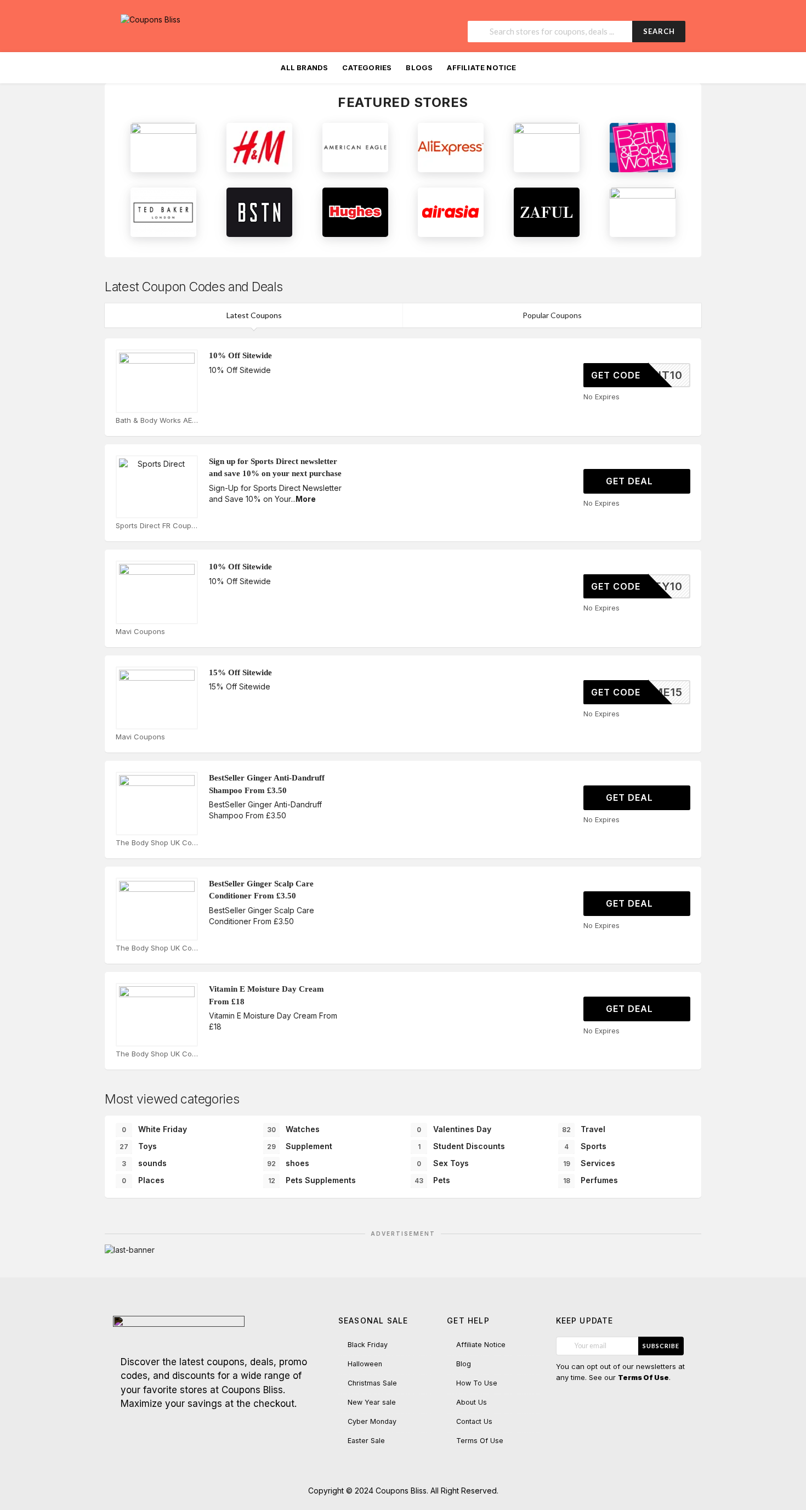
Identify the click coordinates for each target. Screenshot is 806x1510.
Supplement (299, 1146)
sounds (144, 1163)
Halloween (365, 1364)
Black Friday (368, 1345)
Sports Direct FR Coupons (157, 525)
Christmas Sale (372, 1383)
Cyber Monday (372, 1421)
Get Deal (631, 481)
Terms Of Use (479, 1441)
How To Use (476, 1383)
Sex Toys (443, 1163)
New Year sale (372, 1402)
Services (589, 1163)
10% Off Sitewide (240, 355)
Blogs (419, 67)
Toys (138, 1146)
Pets (432, 1180)
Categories (366, 67)
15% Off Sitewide (240, 672)
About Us (471, 1402)
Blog (463, 1364)
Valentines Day (454, 1129)
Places (143, 1180)
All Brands (304, 67)
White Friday (154, 1129)
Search (659, 31)
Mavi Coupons (140, 631)
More (306, 499)
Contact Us (474, 1421)
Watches (293, 1129)
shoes (288, 1163)
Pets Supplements (312, 1180)
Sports (585, 1146)
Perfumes (590, 1180)
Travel (583, 1129)
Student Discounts (462, 1146)
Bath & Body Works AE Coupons (157, 420)
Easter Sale (366, 1441)
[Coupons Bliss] (150, 19)
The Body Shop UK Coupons (157, 842)
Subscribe (661, 1345)
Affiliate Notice (481, 67)
